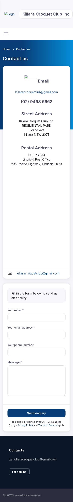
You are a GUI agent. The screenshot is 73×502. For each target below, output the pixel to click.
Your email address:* (21, 327)
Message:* (14, 362)
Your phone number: (20, 345)
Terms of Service (47, 425)
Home (6, 49)
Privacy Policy (25, 425)
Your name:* (15, 310)
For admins (19, 471)
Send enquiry (36, 413)
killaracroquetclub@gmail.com (36, 92)
